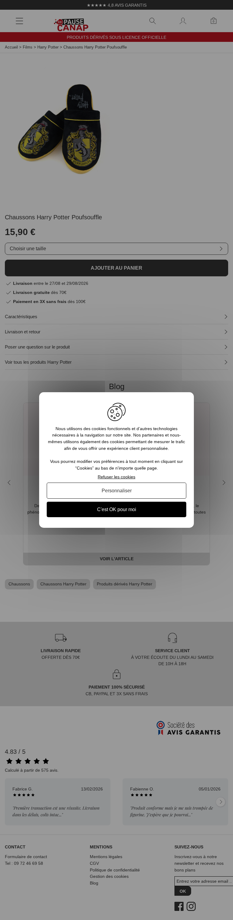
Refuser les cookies (116, 476)
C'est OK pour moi (116, 509)
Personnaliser (117, 490)
